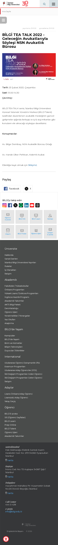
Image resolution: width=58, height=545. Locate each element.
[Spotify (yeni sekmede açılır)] (21, 205)
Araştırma (9, 323)
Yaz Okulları (10, 319)
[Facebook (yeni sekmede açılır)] (10, 205)
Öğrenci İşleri (11, 312)
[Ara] (44, 3)
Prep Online (10, 425)
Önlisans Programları (14, 290)
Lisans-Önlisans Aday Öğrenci (19, 394)
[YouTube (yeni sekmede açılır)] (32, 205)
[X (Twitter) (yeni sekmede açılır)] (15, 205)
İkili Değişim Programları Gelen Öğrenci (23, 378)
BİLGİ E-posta (11, 414)
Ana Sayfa (6, 11)
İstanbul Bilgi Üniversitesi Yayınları (20, 262)
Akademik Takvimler (14, 301)
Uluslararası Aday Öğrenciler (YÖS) (21, 370)
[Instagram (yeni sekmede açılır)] (4, 205)
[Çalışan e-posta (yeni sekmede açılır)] (50, 232)
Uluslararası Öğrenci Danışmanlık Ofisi (22, 363)
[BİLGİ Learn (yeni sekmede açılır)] (36, 217)
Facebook (14, 188)
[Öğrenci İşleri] (36, 232)
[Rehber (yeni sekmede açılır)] (50, 217)
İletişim (8, 274)
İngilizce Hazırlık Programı (17, 297)
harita (10, 460)
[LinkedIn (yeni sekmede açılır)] (26, 205)
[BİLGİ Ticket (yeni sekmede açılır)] (21, 232)
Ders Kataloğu (11, 308)
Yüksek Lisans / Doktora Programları (21, 293)
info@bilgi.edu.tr (13, 511)
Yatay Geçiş (10, 401)
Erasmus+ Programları (15, 366)
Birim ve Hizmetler (13, 343)
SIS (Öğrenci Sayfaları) (15, 417)
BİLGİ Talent (10, 429)
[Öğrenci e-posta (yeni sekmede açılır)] (7, 217)
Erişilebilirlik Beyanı (15, 531)
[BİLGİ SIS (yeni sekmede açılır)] (21, 217)
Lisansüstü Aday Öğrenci (16, 397)
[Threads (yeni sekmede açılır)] (37, 205)
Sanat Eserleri (11, 259)
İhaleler (8, 266)
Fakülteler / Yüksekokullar (17, 286)
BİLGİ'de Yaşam (12, 339)
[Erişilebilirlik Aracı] (6, 539)
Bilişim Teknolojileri (13, 347)
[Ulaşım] (7, 232)
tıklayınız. (32, 165)
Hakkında (9, 255)
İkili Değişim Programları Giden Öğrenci (23, 374)
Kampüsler (10, 336)
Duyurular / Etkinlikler (14, 350)
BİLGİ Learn (10, 421)
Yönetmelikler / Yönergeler (17, 316)
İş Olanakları (10, 270)
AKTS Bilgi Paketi (13, 304)
